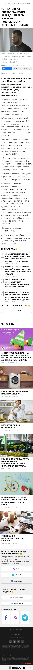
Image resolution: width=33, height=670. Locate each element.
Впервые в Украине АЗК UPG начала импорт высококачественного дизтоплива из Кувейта (15, 462)
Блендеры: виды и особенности (10, 426)
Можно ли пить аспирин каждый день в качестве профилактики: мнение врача (14, 501)
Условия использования (16, 629)
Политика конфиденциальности (16, 637)
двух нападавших (15, 228)
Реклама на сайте (16, 634)
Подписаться (18, 603)
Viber (13, 243)
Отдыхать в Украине (8, 3)
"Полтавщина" (16, 114)
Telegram (14, 240)
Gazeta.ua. (14, 154)
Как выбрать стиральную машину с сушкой (14, 392)
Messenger (18, 581)
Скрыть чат (16, 311)
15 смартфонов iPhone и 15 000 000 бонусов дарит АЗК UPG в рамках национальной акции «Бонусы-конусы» (16, 356)
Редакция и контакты (16, 632)
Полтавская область (24, 3)
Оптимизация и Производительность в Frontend (13, 538)
